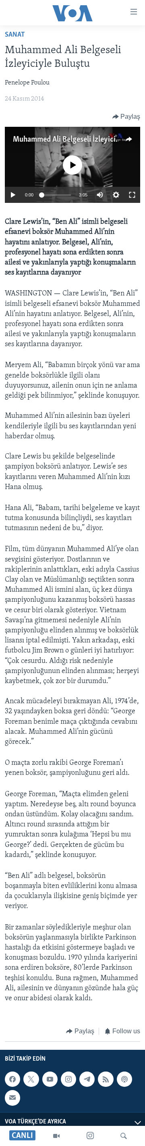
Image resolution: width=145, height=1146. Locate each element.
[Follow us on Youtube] (50, 1079)
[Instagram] (90, 1136)
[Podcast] (124, 1079)
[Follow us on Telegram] (87, 1079)
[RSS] (105, 1079)
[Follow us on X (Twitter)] (31, 1079)
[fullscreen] (132, 195)
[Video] (56, 1136)
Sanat (15, 35)
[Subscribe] (12, 1097)
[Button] (126, 117)
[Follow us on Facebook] (12, 1079)
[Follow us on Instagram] (68, 1079)
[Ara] (124, 1136)
